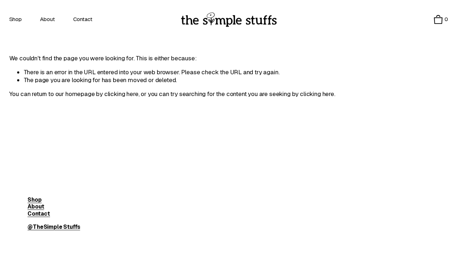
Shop (15, 19)
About (47, 19)
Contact (82, 19)
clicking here (121, 94)
